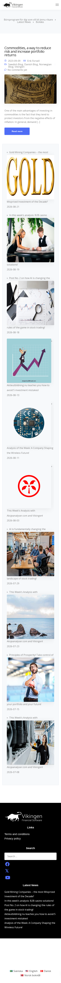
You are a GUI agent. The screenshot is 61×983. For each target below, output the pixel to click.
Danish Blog (31, 64)
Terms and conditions (17, 834)
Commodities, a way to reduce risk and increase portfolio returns (27, 51)
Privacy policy (12, 838)
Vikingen (19, 66)
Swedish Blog (15, 64)
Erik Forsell (33, 60)
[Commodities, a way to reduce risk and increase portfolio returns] (30, 90)
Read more (17, 131)
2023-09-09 (14, 60)
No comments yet (17, 69)
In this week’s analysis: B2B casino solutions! (29, 900)
